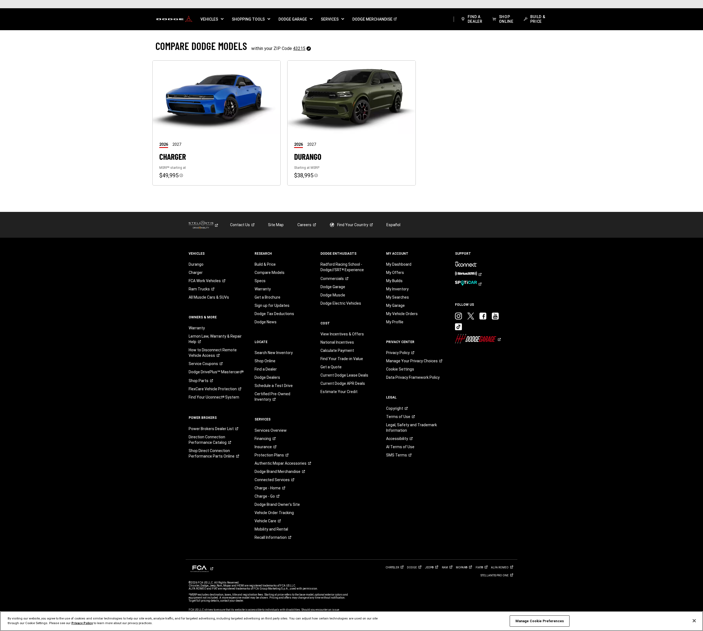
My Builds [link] (394, 281)
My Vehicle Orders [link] (402, 314)
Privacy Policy (82, 623)
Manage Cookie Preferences (539, 621)
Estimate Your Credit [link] (339, 391)
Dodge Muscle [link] (332, 295)
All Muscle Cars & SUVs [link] (209, 297)
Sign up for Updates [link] (272, 305)
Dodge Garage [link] (332, 287)
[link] (174, 19)
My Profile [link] (394, 322)
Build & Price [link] (265, 264)
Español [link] (393, 225)
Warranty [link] (197, 328)
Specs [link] (260, 281)
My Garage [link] (395, 305)
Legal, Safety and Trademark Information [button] (411, 428)
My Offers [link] (395, 272)
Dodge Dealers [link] (267, 377)
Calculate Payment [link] (337, 350)
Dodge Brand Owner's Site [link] (277, 504)
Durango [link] (196, 264)
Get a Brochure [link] (267, 297)
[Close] (694, 621)
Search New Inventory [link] (274, 352)
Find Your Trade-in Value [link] (341, 359)
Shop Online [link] (265, 361)
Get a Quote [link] (331, 367)
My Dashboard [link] (398, 264)
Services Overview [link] (271, 430)
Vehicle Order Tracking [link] (274, 513)
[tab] (165, 144)
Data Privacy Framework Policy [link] (413, 377)
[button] (212, 19)
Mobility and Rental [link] (271, 529)
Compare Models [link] (269, 272)
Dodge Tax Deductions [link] (274, 314)
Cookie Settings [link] (400, 369)
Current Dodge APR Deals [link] (342, 383)
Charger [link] (196, 272)
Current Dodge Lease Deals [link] (344, 375)
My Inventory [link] (397, 289)
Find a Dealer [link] (266, 369)
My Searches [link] (397, 297)
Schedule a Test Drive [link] (274, 385)
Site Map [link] (276, 225)
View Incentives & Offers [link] (342, 334)
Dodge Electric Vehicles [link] (340, 303)
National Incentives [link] (337, 342)
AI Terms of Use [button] (400, 447)
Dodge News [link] (266, 322)
